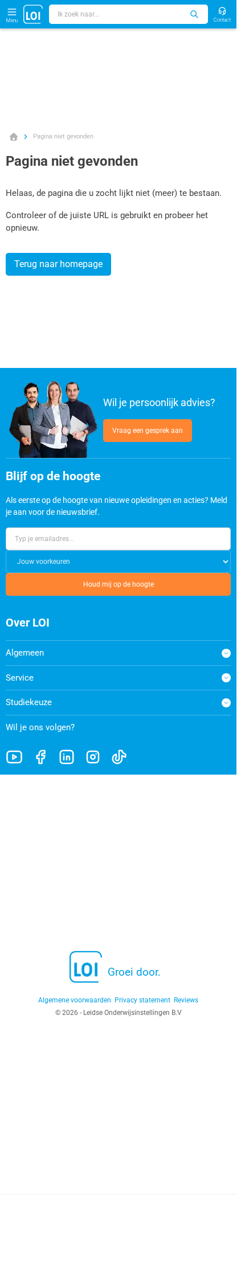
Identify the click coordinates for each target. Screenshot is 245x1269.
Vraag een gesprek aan (147, 431)
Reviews (186, 1000)
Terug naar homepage (58, 264)
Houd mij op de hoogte (118, 584)
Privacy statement (142, 1000)
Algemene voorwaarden (74, 1000)
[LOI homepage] (33, 14)
